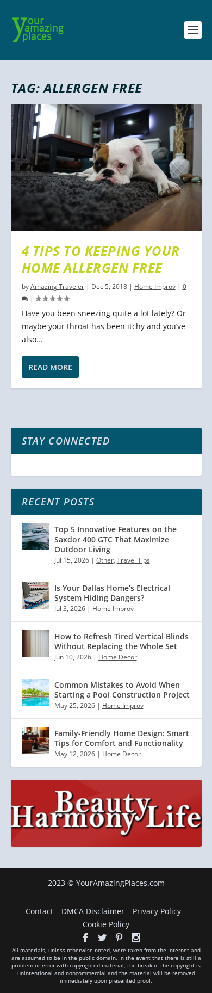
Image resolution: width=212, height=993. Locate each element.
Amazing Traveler (57, 286)
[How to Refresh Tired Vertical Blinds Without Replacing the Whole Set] (35, 643)
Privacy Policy (157, 911)
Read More (50, 367)
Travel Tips (133, 560)
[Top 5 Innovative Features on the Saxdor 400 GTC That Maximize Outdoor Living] (35, 536)
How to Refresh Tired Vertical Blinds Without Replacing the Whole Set (121, 641)
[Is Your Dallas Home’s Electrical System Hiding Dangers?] (35, 595)
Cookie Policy (106, 924)
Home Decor (117, 657)
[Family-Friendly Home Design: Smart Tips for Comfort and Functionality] (35, 740)
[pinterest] (119, 937)
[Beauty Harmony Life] (106, 843)
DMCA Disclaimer (92, 911)
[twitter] (102, 937)
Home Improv (155, 286)
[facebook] (85, 937)
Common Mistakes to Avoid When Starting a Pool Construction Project (122, 690)
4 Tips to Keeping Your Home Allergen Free (101, 259)
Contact (39, 911)
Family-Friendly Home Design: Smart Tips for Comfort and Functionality (121, 738)
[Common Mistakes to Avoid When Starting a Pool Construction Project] (35, 692)
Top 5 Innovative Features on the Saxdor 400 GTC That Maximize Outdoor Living (115, 539)
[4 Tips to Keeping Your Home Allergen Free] (106, 167)
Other (105, 560)
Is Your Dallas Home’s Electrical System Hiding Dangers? (112, 593)
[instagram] (136, 937)
